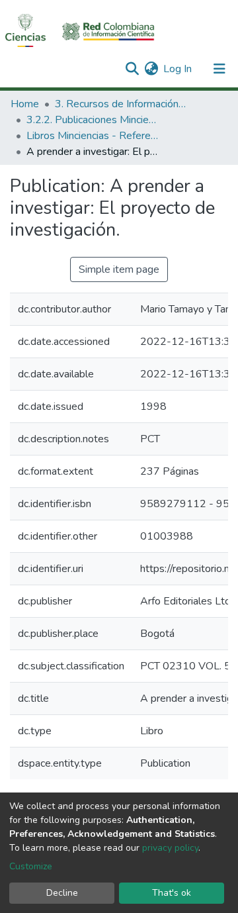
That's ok (171, 893)
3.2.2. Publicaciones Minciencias (92, 120)
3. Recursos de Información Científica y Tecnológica (121, 104)
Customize (30, 866)
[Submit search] (132, 69)
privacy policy (170, 847)
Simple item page (119, 269)
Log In (178, 69)
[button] (151, 69)
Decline (62, 893)
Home (25, 104)
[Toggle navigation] (219, 69)
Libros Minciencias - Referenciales (92, 135)
